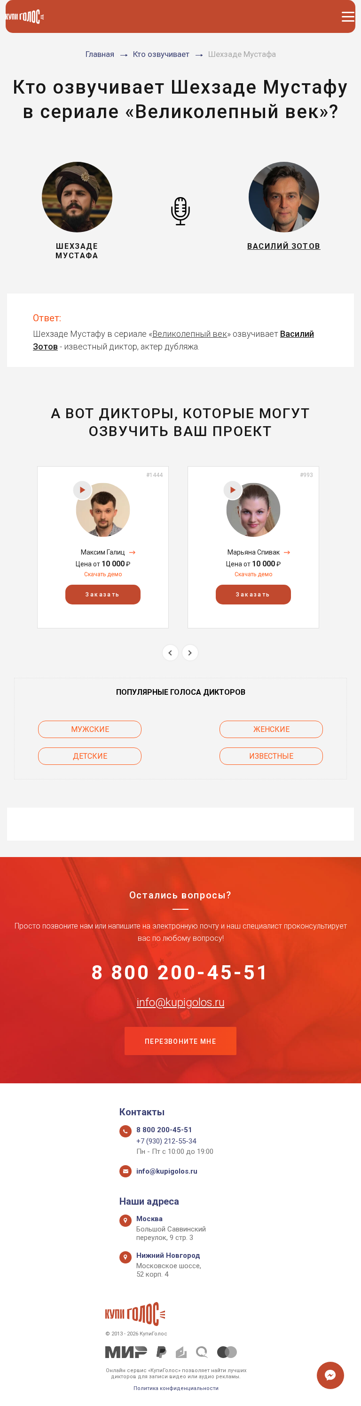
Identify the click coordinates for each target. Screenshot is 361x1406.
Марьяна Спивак (254, 552)
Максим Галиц (103, 552)
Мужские (90, 729)
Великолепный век (189, 334)
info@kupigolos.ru (181, 1002)
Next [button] (190, 652)
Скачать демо (103, 574)
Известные (271, 756)
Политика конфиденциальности (176, 1388)
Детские (90, 756)
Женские (271, 729)
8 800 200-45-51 (180, 973)
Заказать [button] (103, 594)
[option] (103, 547)
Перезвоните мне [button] (180, 1041)
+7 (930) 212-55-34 (166, 1141)
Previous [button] (170, 652)
